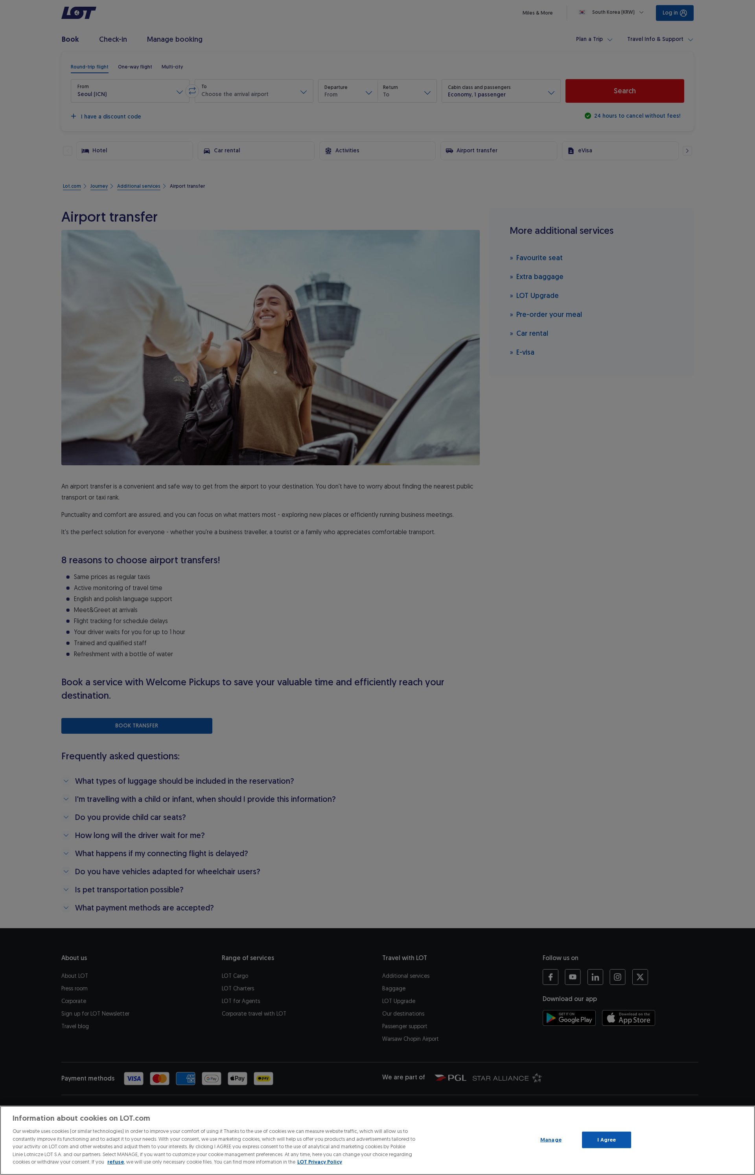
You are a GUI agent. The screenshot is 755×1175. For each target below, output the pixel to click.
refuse (115, 1162)
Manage (551, 1140)
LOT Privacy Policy (319, 1162)
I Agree (606, 1140)
